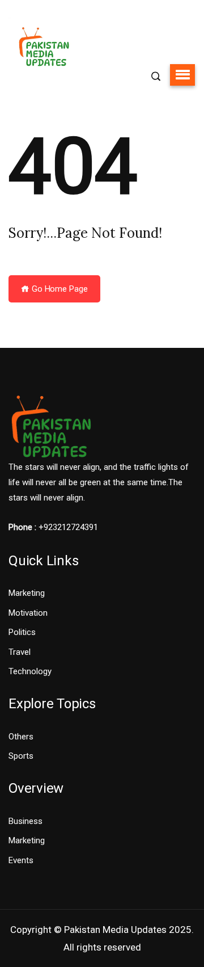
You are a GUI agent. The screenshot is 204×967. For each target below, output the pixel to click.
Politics (22, 632)
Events (20, 860)
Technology (30, 671)
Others (20, 736)
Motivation (28, 613)
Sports (20, 756)
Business (25, 821)
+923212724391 (68, 527)
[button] (182, 75)
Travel (19, 652)
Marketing (26, 593)
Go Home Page (58, 289)
